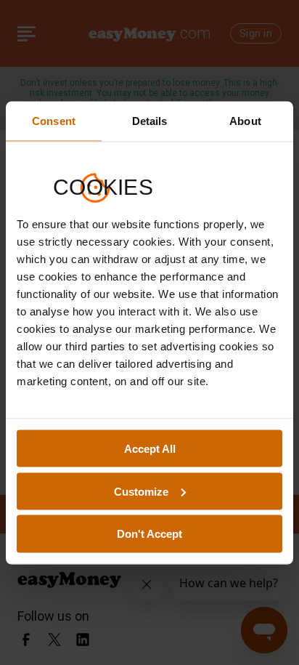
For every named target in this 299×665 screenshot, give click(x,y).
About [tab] (245, 120)
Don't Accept (149, 534)
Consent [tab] (53, 120)
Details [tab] (150, 120)
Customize (141, 491)
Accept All (150, 448)
